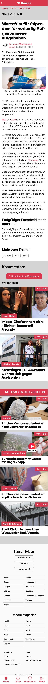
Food (27, 630)
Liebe (6, 626)
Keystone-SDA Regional (20, 44)
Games (7, 596)
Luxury (28, 626)
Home (5, 8)
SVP (13, 119)
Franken (33, 160)
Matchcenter (30, 582)
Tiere (6, 635)
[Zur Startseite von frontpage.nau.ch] (24, 3)
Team (28, 652)
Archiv (6, 605)
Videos (7, 591)
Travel (28, 635)
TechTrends (30, 639)
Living (28, 621)
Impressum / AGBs (33, 660)
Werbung (8, 652)
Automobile (9, 639)
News (6, 577)
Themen (28, 600)
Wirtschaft (29, 587)
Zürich (13, 8)
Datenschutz (9, 660)
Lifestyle (7, 600)
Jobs (6, 656)
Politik (28, 577)
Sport (6, 582)
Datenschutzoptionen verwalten (13, 664)
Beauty (7, 644)
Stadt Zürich (25, 8)
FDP (4, 119)
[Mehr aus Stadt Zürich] (24, 392)
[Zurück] (1, 3)
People (7, 587)
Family (6, 630)
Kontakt (29, 656)
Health (6, 621)
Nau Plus (29, 591)
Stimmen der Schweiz (34, 596)
